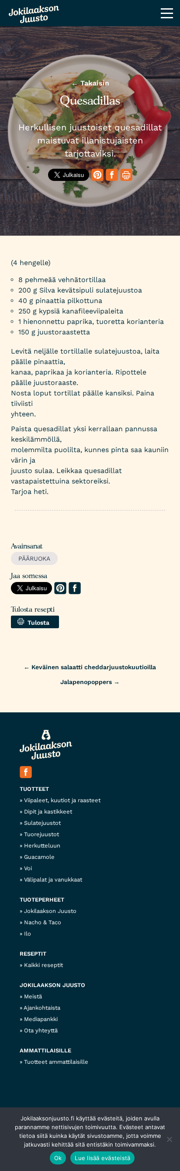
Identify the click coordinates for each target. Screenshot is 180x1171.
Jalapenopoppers (90, 681)
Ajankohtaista (42, 1007)
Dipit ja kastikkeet (48, 811)
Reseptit (33, 953)
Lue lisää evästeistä (102, 1157)
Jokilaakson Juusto (50, 911)
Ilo (27, 933)
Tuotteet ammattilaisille (56, 1062)
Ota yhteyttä (41, 1030)
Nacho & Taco (42, 922)
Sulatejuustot (42, 823)
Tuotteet (34, 789)
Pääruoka (34, 558)
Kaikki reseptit (43, 965)
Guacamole (39, 857)
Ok (58, 1157)
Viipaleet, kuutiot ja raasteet (62, 800)
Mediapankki (41, 1019)
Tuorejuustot (41, 834)
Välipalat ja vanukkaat (53, 879)
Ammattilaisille (45, 1050)
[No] (169, 1139)
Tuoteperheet (42, 899)
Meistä (33, 996)
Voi (28, 868)
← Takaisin (90, 83)
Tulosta (36, 622)
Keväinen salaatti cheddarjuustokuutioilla (90, 667)
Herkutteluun (42, 845)
